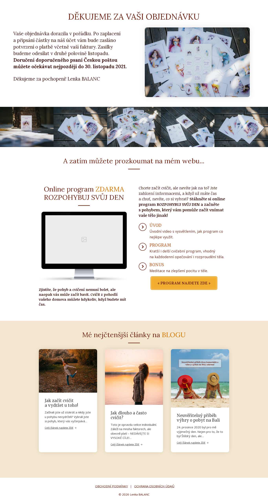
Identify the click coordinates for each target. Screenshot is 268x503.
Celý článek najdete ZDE (59, 427)
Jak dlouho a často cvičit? (129, 415)
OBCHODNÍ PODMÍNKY (111, 486)
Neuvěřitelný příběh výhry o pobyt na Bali (198, 418)
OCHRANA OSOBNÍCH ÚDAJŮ (154, 486)
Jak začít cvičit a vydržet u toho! (61, 403)
